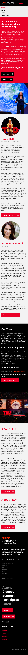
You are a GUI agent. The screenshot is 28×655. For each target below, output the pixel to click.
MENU (21, 3)
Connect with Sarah (9, 315)
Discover (9, 592)
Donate (6, 610)
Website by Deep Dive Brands (18, 649)
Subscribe (7, 616)
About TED (5, 565)
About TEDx (5, 567)
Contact (5, 622)
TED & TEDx (5, 15)
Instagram (4, 630)
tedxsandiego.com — (7, 579)
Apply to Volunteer (9, 380)
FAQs (3, 571)
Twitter (4, 633)
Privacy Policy (5, 569)
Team (3, 12)
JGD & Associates (19, 372)
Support (8, 596)
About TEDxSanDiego (7, 563)
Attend (7, 587)
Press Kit (5, 79)
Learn (6, 604)
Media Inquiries (8, 626)
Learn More (6, 491)
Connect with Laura (9, 215)
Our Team (6, 74)
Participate (10, 600)
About (3, 10)
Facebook (5, 636)
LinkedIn (4, 639)
